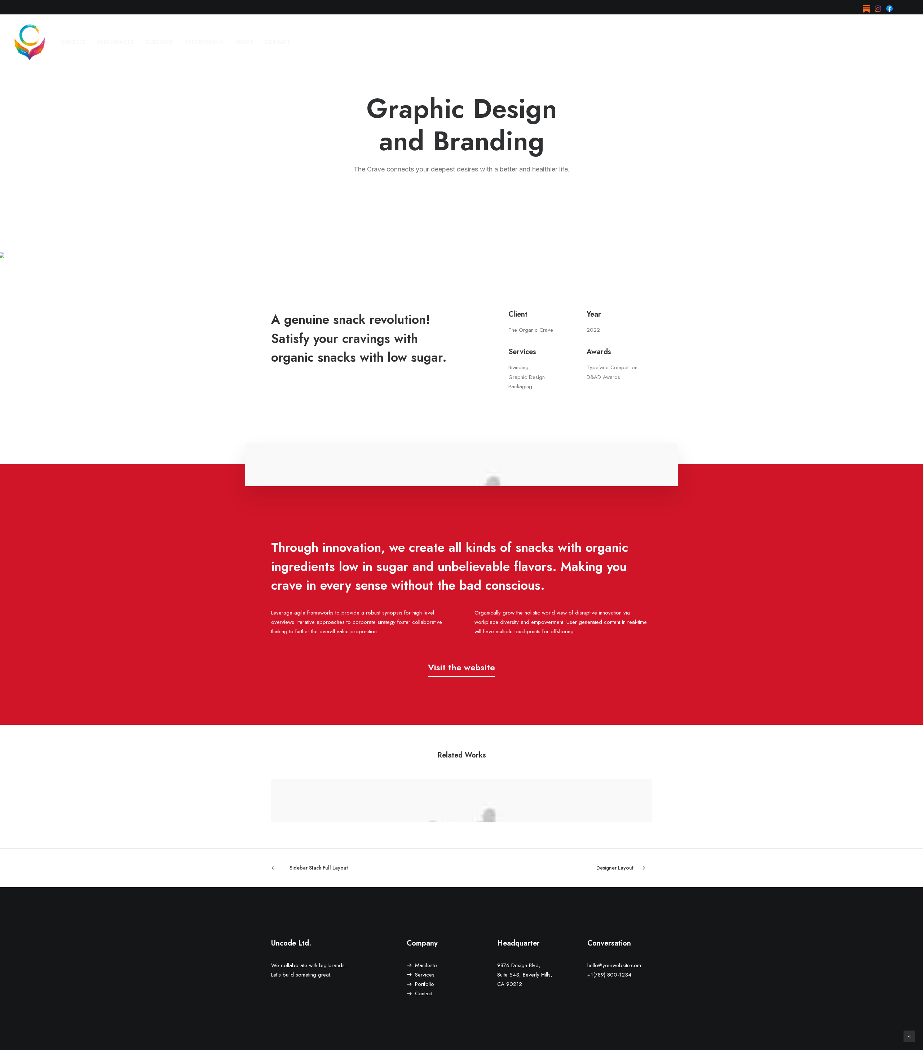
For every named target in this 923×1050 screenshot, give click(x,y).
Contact (423, 993)
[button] (866, 7)
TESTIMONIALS (204, 42)
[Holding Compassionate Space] (30, 42)
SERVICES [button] (73, 42)
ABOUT (244, 42)
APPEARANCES (115, 42)
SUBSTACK (159, 42)
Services (424, 975)
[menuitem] (866, 7)
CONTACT (277, 42)
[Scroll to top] (909, 1035)
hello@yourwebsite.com (614, 965)
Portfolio (424, 984)
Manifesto (426, 965)
